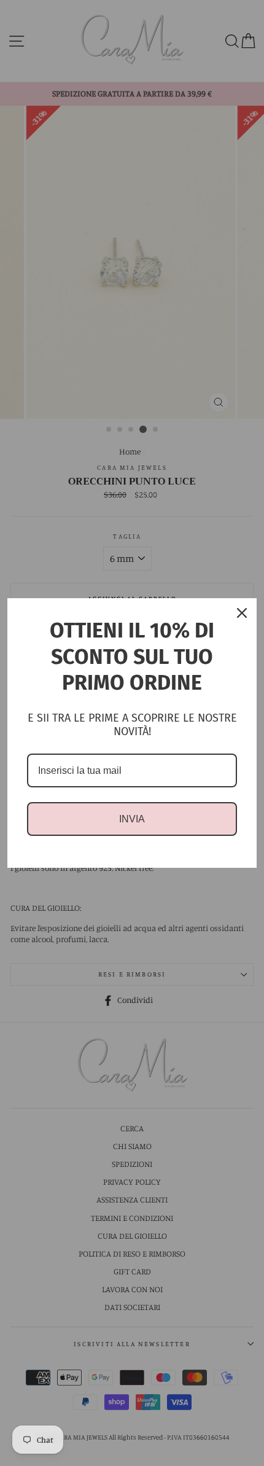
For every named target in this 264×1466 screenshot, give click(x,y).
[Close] (242, 613)
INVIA (132, 819)
